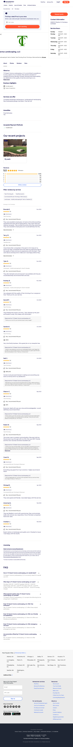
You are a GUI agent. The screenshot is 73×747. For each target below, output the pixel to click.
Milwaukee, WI (31, 660)
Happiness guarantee (58, 717)
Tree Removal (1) (20, 194)
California (32, 736)
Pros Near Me (56, 693)
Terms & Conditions (45, 738)
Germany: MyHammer (28, 731)
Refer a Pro (55, 690)
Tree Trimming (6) (8, 194)
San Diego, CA (52, 665)
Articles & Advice (31, 5)
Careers (55, 707)
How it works (56, 703)
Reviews (19, 63)
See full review (7, 230)
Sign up (13, 698)
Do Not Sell (37, 736)
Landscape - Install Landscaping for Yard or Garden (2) (18, 199)
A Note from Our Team (58, 695)
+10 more (44, 57)
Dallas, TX (40, 656)
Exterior (11, 5)
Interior (5, 5)
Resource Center (57, 688)
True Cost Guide (57, 686)
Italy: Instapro (37, 731)
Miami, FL (19, 660)
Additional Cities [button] (7, 675)
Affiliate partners (57, 719)
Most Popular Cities (7, 653)
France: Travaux (18, 731)
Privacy (28, 736)
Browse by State (20, 653)
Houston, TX (61, 656)
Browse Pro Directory (39, 686)
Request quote (59, 14)
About (5, 63)
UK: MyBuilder (55, 731)
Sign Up (66, 2)
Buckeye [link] (17, 9)
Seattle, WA (10, 670)
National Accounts (38, 712)
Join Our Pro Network (39, 705)
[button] (15, 151)
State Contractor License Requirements (13, 549)
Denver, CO (51, 656)
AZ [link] (12, 9)
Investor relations (57, 712)
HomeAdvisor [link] (6, 9)
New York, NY (61, 660)
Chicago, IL (30, 656)
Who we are (56, 705)
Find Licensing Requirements (10, 557)
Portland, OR (20, 665)
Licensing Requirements (59, 697)
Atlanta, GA (10, 656)
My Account (56, 683)
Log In (58, 2)
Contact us (55, 714)
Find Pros (36, 683)
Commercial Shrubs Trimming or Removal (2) (15, 196)
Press (54, 710)
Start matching (22, 26)
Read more (6, 79)
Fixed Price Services (39, 688)
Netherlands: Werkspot (46, 731)
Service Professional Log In (40, 703)
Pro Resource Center (39, 707)
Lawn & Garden (18, 5)
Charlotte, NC (21, 656)
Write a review (22, 185)
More (24, 5)
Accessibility (43, 736)
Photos (12, 63)
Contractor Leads (38, 710)
